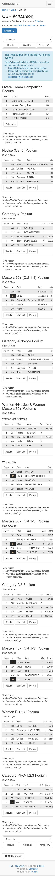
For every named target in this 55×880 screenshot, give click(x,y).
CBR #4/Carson (17, 16)
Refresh (8, 30)
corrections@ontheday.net (20, 76)
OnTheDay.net (11, 3)
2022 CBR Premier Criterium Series (28, 25)
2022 (13, 9)
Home (5, 9)
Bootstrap (33, 868)
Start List (27, 45)
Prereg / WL (44, 45)
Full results (10, 124)
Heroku (34, 871)
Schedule (39, 21)
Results (10, 45)
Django (40, 865)
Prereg (32, 187)
